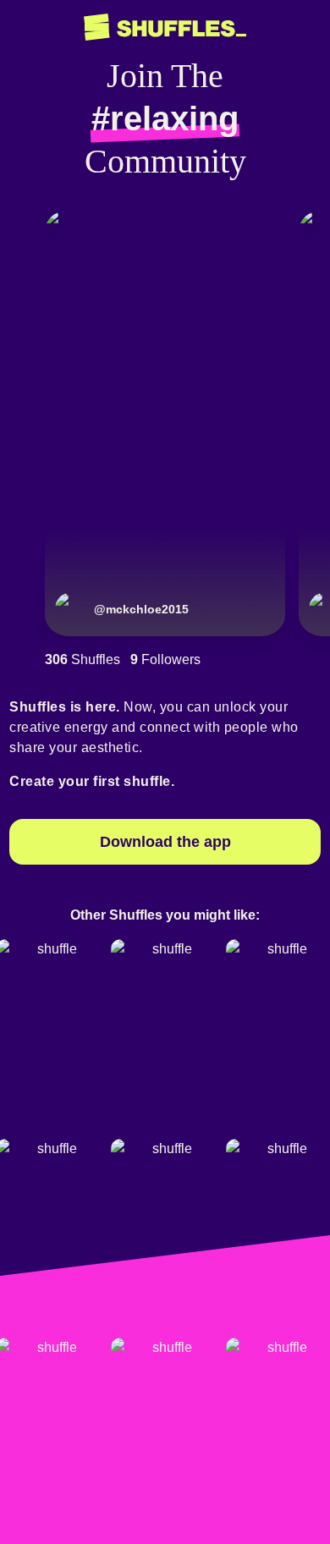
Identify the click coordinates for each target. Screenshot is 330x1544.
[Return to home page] (165, 27)
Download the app (165, 841)
